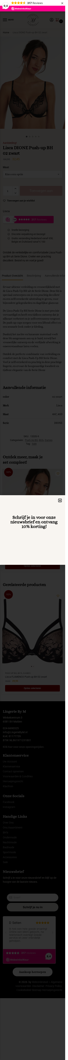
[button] (60, 500)
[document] (32, 530)
